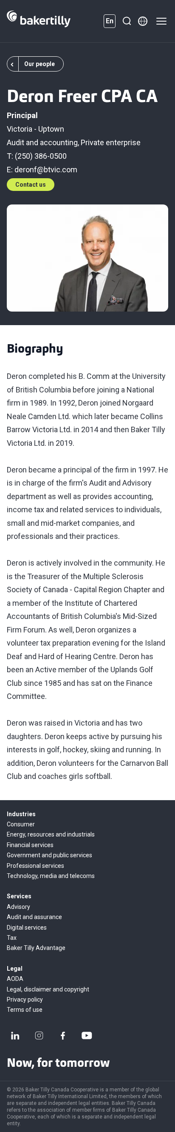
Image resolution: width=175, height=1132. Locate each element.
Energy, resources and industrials (51, 834)
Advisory (18, 906)
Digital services (27, 927)
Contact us (30, 184)
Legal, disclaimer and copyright (48, 989)
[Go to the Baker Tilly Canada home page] (39, 21)
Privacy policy (25, 999)
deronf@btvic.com (45, 169)
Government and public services (49, 855)
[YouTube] (86, 1035)
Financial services (30, 845)
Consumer (21, 824)
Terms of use (24, 1009)
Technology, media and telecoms (51, 875)
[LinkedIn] (15, 1035)
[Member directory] (143, 21)
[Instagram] (39, 1035)
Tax (12, 937)
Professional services (35, 865)
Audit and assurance (34, 917)
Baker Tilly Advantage (36, 947)
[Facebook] (62, 1035)
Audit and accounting (42, 142)
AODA (15, 978)
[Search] (126, 21)
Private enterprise (111, 142)
